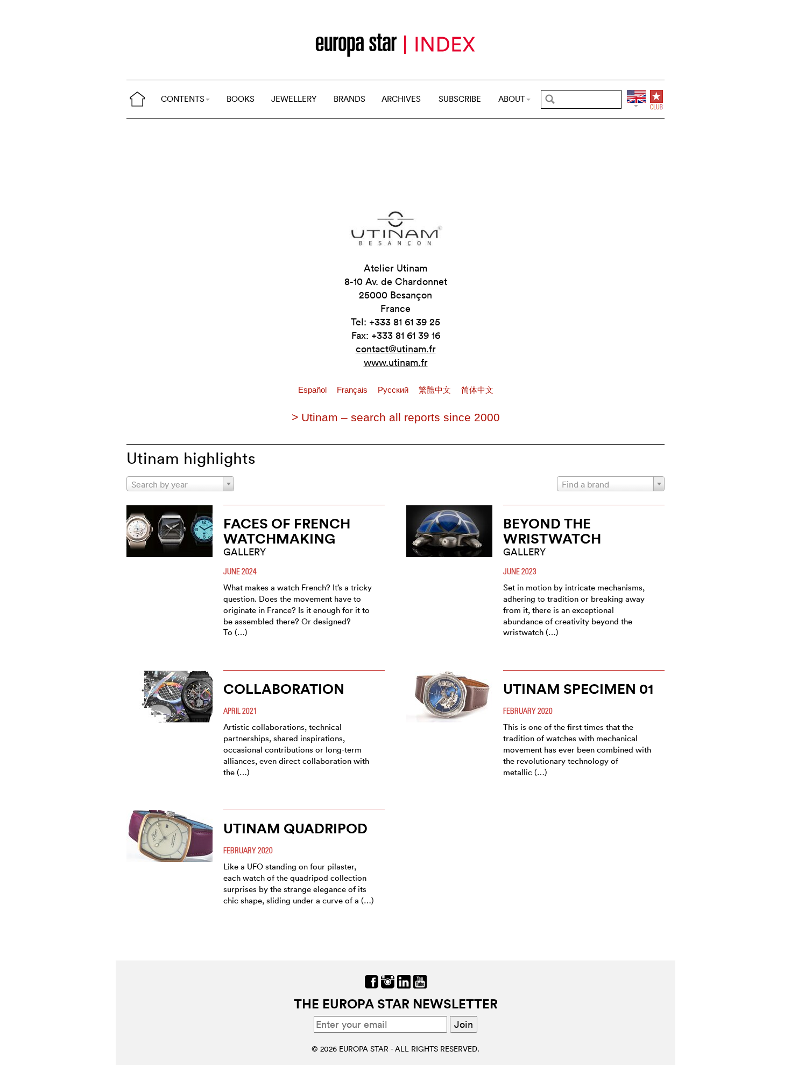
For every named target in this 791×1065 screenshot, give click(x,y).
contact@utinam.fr (396, 349)
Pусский (394, 390)
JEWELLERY (293, 99)
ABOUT (511, 99)
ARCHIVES (401, 99)
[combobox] (180, 483)
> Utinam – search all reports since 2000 (396, 417)
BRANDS (349, 99)
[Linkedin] (404, 980)
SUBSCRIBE (460, 99)
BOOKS (241, 99)
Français (353, 390)
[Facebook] (371, 980)
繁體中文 (436, 390)
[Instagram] (387, 980)
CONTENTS (182, 99)
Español (313, 390)
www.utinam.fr (396, 362)
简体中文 (477, 390)
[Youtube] (420, 980)
